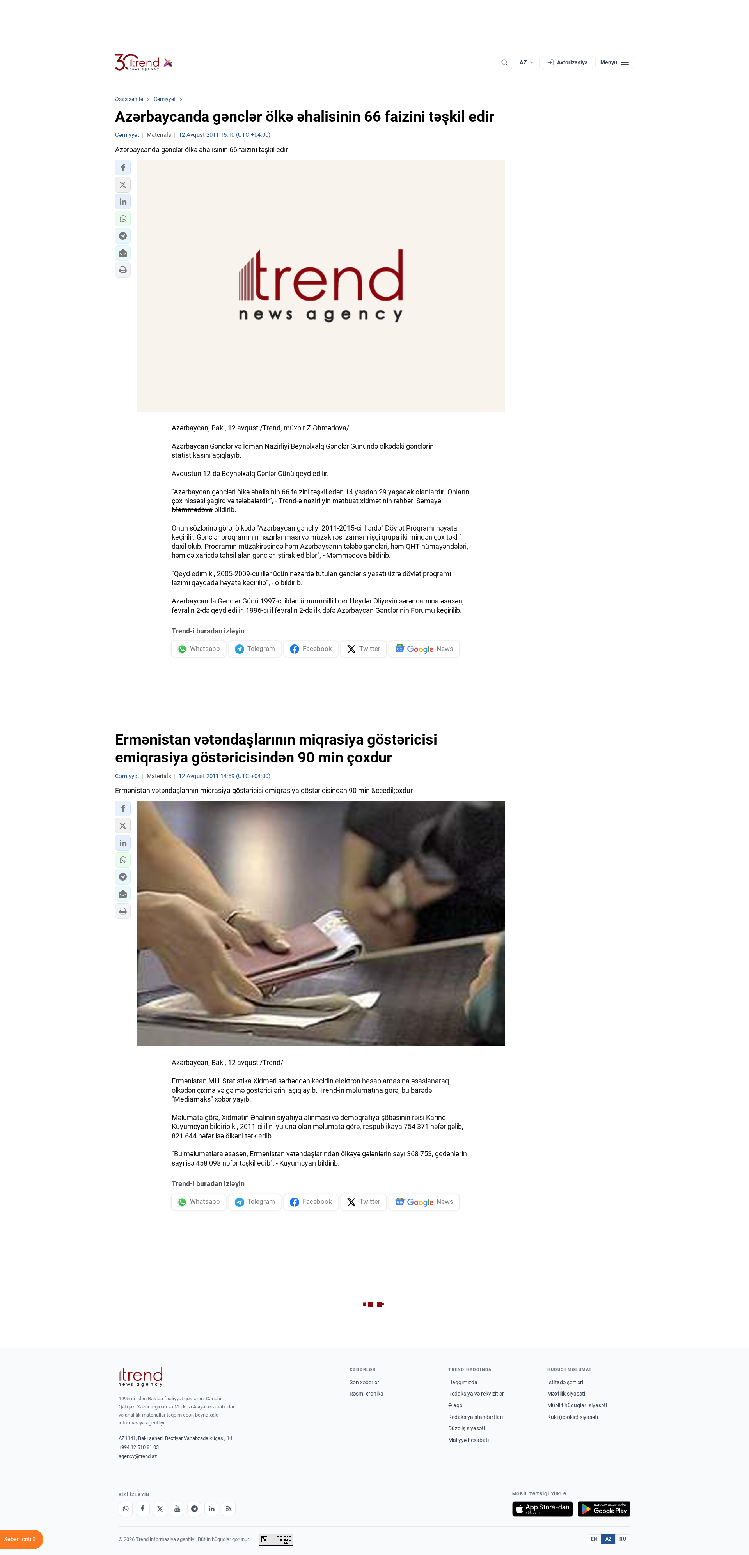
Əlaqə (455, 1405)
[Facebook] (143, 1509)
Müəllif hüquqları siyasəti (577, 1405)
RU (622, 1539)
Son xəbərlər (364, 1382)
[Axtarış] (504, 62)
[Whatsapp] (126, 1509)
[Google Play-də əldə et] (604, 1509)
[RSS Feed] (229, 1509)
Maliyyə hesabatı (468, 1440)
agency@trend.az (138, 1456)
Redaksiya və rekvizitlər (476, 1393)
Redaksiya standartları (475, 1417)
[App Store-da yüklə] (542, 1509)
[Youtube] (177, 1509)
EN (594, 1539)
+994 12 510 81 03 (139, 1447)
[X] (160, 1509)
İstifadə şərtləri (565, 1382)
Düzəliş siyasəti (466, 1428)
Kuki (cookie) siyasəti (572, 1417)
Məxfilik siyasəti (566, 1393)
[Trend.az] (144, 62)
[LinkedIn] (211, 1509)
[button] (122, 167)
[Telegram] (194, 1509)
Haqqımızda (462, 1382)
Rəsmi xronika (366, 1393)
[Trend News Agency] (140, 1377)
